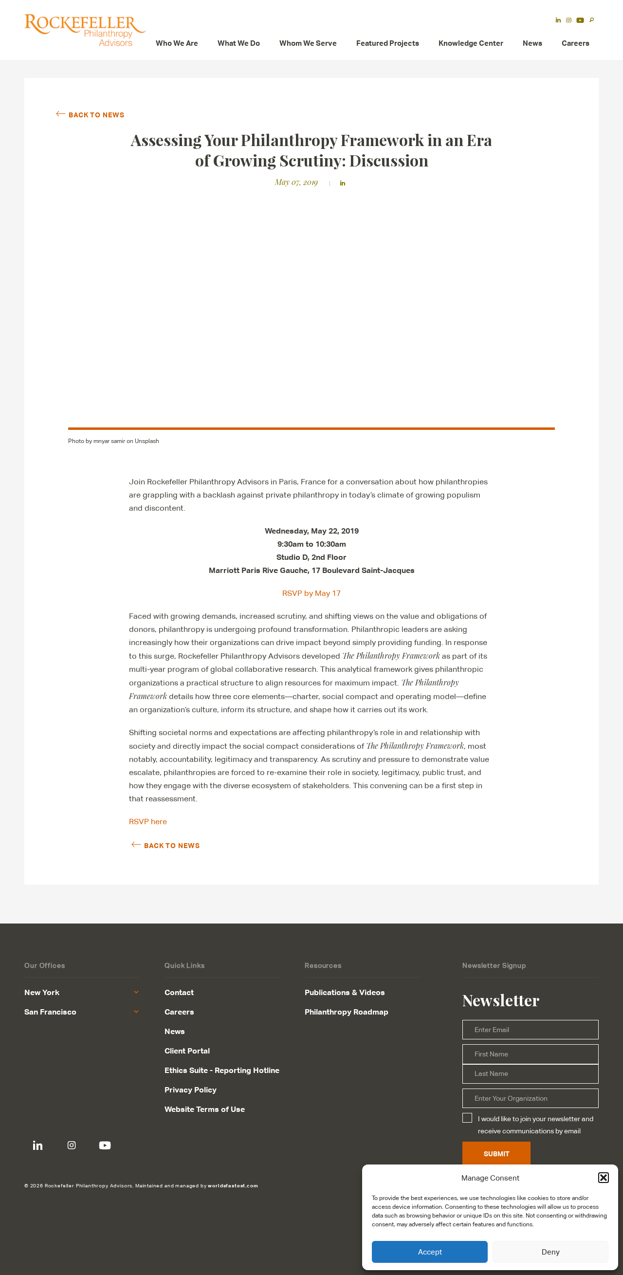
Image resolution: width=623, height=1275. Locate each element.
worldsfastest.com (233, 1185)
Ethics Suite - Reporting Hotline (222, 1070)
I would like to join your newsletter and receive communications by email (535, 1124)
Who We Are (177, 43)
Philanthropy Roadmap (346, 1011)
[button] (603, 1178)
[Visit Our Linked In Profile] (37, 1145)
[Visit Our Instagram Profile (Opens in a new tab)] (569, 21)
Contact (179, 992)
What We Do (239, 43)
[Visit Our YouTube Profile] (105, 1145)
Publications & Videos (345, 992)
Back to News (96, 114)
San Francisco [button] (50, 1011)
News (532, 43)
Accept (430, 1252)
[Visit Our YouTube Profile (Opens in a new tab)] (580, 21)
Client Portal (187, 1050)
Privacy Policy (191, 1089)
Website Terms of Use (205, 1109)
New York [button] (41, 992)
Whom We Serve (308, 43)
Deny (551, 1252)
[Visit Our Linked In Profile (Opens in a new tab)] (558, 21)
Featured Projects (387, 43)
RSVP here (148, 821)
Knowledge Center (471, 43)
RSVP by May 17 (311, 593)
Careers (575, 43)
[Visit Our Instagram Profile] (71, 1145)
